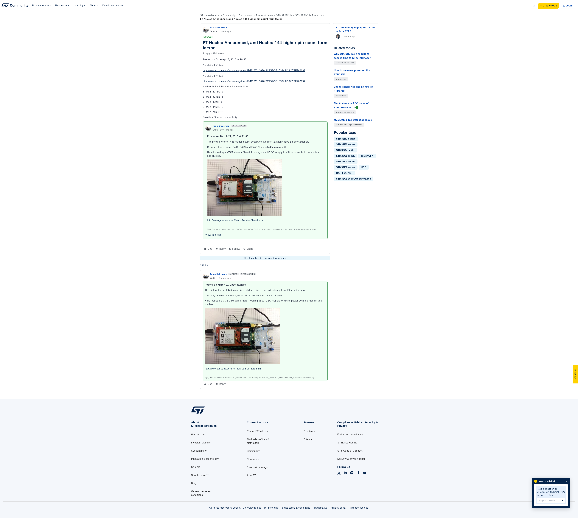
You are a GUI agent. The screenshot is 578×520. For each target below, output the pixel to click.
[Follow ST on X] (339, 474)
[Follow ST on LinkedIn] (345, 473)
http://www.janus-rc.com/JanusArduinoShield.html (235, 220)
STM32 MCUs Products (308, 15)
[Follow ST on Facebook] (358, 473)
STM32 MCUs (284, 15)
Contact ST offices (257, 431)
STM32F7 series (345, 167)
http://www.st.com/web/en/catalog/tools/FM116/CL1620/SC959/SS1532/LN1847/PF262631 (254, 70)
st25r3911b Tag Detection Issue (353, 120)
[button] (548, 6)
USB (363, 167)
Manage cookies (359, 507)
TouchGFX (367, 156)
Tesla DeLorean (218, 27)
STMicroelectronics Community (218, 15)
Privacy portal (338, 507)
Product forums (264, 15)
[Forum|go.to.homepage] (15, 5)
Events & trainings (257, 467)
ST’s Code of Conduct (349, 450)
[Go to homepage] (213, 413)
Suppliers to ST (200, 475)
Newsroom (253, 459)
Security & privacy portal (351, 459)
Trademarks (320, 507)
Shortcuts (309, 431)
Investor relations (201, 442)
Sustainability (199, 450)
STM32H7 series (346, 138)
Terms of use (271, 507)
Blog (193, 483)
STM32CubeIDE (345, 156)
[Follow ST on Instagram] (352, 473)
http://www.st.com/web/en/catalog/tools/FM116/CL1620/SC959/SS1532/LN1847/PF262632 (254, 81)
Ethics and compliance (350, 434)
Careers (195, 467)
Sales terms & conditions (296, 507)
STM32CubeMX (345, 150)
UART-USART (344, 173)
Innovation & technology (205, 459)
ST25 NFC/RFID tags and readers (349, 125)
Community (253, 451)
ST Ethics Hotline (347, 442)
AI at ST (251, 475)
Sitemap (308, 439)
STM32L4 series (345, 161)
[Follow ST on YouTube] (365, 473)
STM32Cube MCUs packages (353, 178)
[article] (265, 329)
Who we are (198, 434)
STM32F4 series (345, 144)
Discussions (246, 15)
